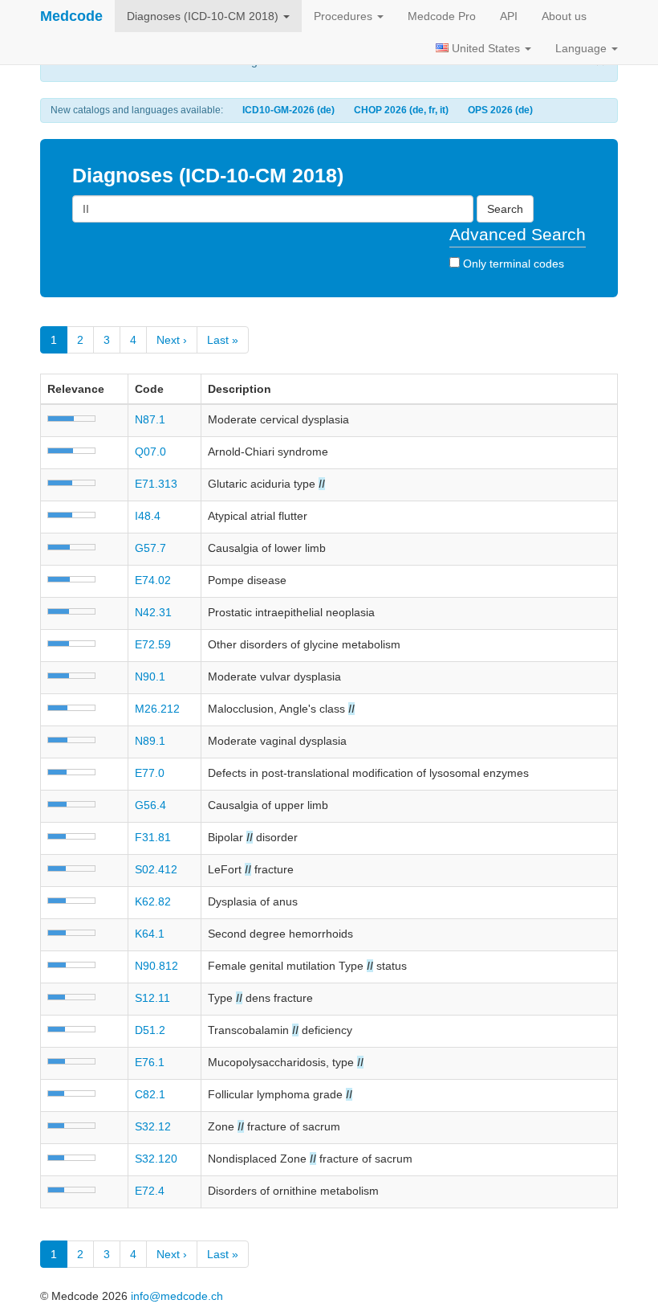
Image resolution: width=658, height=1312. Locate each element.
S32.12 (153, 1126)
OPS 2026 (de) (500, 110)
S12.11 (152, 997)
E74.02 (153, 580)
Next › (171, 339)
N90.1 (150, 676)
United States (486, 48)
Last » (222, 339)
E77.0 (149, 772)
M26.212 (157, 708)
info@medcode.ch (177, 1296)
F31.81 (153, 837)
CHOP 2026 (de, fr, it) (401, 110)
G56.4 (150, 805)
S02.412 (156, 869)
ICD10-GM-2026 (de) (288, 110)
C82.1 (150, 1094)
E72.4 (149, 1190)
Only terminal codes (512, 263)
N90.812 (156, 965)
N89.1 (150, 740)
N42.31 (153, 612)
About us (564, 16)
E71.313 (156, 483)
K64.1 (149, 933)
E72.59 (153, 644)
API (509, 16)
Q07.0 (150, 451)
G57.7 (150, 548)
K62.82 (153, 901)
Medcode (71, 16)
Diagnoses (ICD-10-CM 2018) (204, 16)
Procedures (345, 16)
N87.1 (150, 419)
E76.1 (149, 1062)
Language (582, 48)
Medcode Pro (442, 16)
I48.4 (147, 515)
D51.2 (150, 1030)
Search (505, 208)
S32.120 (156, 1158)
